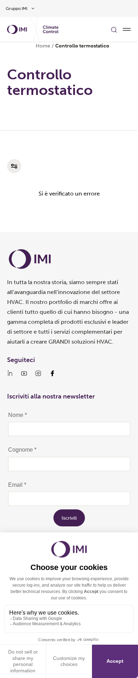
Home (43, 46)
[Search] (114, 29)
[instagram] (38, 373)
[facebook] (52, 373)
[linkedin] (10, 373)
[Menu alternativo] (126, 29)
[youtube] (24, 373)
